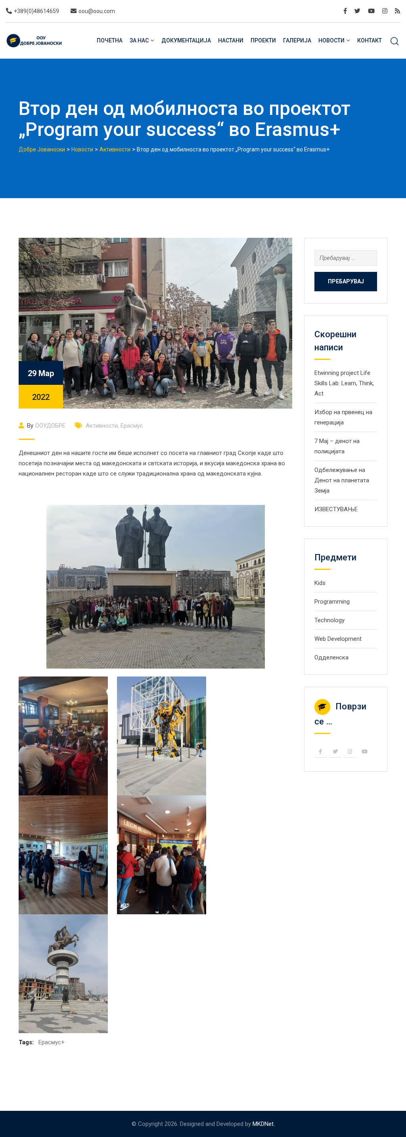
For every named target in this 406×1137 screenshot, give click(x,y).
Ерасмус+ (51, 1042)
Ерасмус (132, 425)
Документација (186, 40)
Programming (332, 601)
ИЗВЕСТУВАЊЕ (336, 509)
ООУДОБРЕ (50, 425)
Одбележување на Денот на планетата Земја (341, 480)
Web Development (338, 638)
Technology (329, 620)
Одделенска (331, 657)
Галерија (297, 40)
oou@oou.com (97, 11)
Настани (230, 40)
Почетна (110, 40)
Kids (320, 583)
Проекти (263, 40)
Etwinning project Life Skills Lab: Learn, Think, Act (344, 383)
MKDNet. (264, 1123)
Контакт (369, 40)
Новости (331, 40)
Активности (102, 425)
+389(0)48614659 (36, 11)
